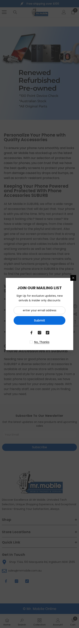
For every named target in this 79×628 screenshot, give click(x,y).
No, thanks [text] (41, 342)
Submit (39, 320)
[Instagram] (39, 333)
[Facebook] (31, 333)
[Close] (73, 278)
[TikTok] (48, 333)
